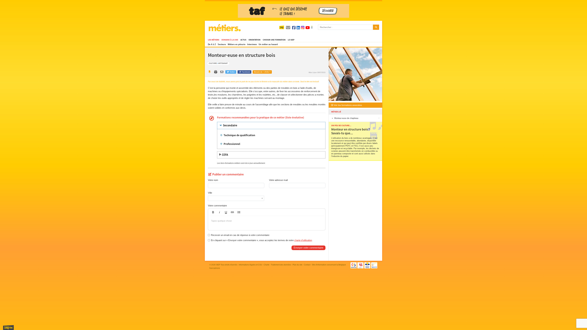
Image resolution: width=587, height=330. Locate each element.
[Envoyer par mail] (222, 72)
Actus (243, 39)
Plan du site (297, 265)
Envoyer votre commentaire (308, 247)
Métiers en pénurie (236, 44)
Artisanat (223, 63)
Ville (210, 192)
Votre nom (213, 180)
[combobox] (236, 198)
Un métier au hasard (268, 44)
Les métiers (213, 39)
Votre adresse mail (278, 180)
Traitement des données (281, 265)
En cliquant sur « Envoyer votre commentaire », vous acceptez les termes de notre (261, 240)
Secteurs (222, 44)
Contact (307, 265)
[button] (213, 212)
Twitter (232, 72)
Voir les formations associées (347, 105)
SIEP (218, 265)
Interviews (252, 44)
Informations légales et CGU (250, 265)
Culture (213, 63)
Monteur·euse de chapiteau (346, 118)
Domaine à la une (230, 39)
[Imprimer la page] (216, 72)
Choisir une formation (274, 39)
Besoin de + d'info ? (262, 72)
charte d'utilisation (303, 240)
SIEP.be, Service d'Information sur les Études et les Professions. (8, 327)
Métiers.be (224, 27)
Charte (266, 265)
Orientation (254, 39)
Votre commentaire (217, 205)
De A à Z (212, 44)
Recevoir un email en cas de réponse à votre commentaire (240, 235)
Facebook (245, 72)
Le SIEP (291, 39)
